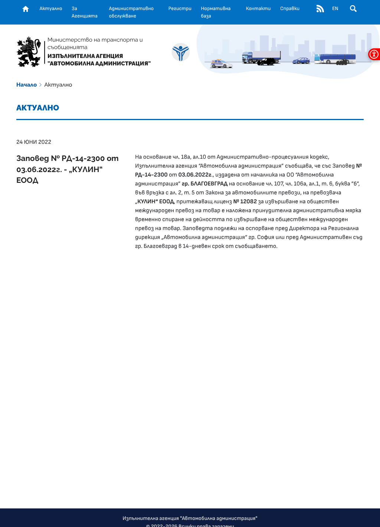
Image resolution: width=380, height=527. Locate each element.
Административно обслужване (131, 12)
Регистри (179, 8)
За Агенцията (85, 12)
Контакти (258, 8)
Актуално (51, 8)
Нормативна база (216, 12)
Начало (26, 84)
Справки (289, 8)
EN (335, 8)
